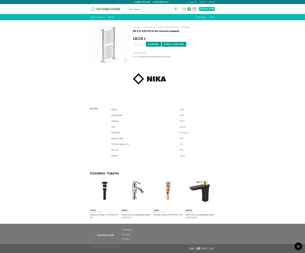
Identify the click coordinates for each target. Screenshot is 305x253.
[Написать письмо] (184, 9)
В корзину (153, 44)
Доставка (202, 2)
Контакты (212, 2)
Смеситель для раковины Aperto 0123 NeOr (199, 216)
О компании (192, 2)
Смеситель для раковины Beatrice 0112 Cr (136, 216)
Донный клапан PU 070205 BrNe (104, 216)
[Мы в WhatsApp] (189, 9)
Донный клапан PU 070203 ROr (168, 214)
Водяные (186, 27)
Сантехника (149, 27)
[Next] (214, 201)
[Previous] (90, 201)
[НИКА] (149, 78)
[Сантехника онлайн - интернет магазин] (106, 9)
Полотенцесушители (168, 27)
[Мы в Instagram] (195, 9)
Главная (136, 27)
